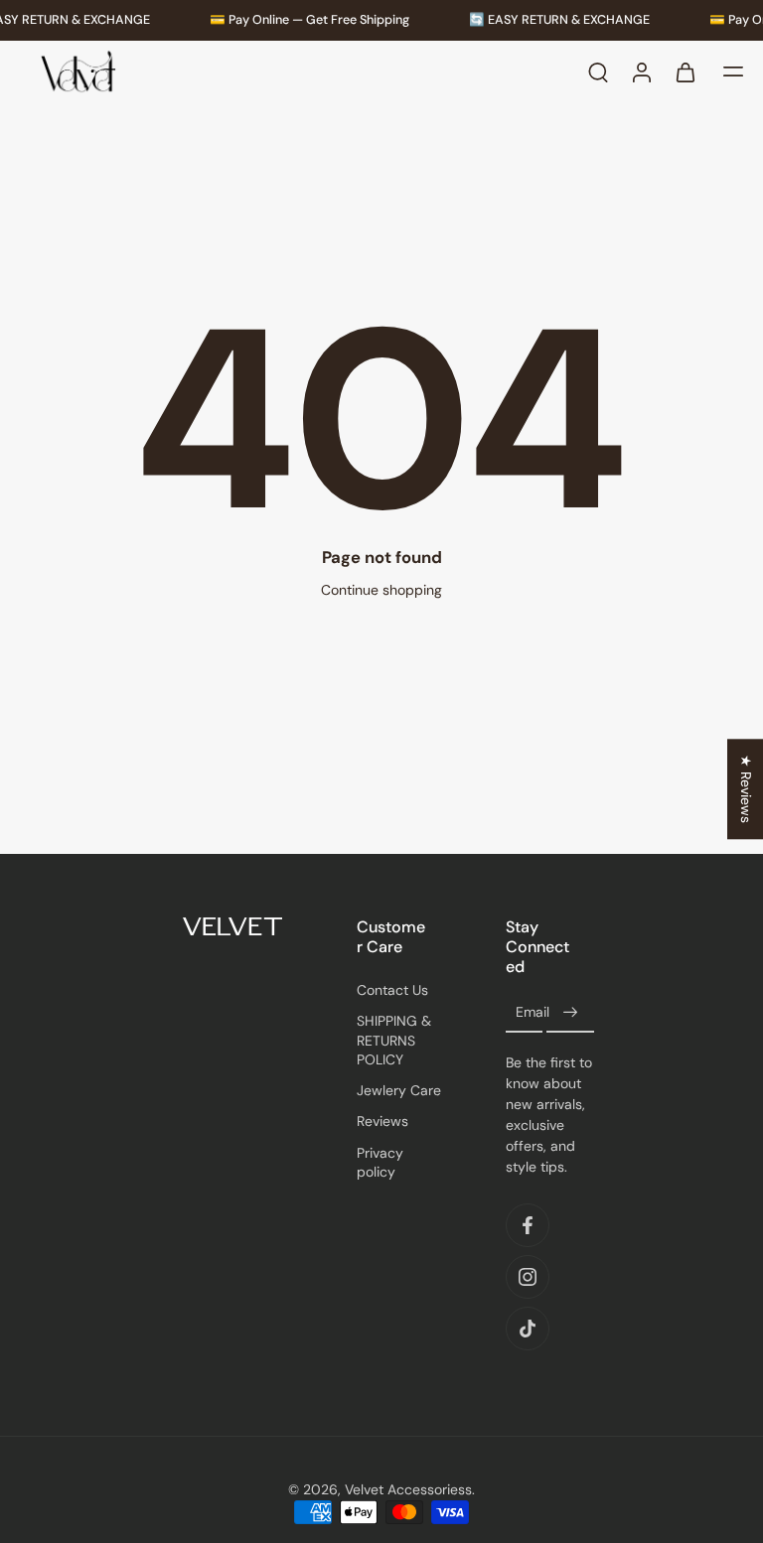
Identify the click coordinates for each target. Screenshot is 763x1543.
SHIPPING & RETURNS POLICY (394, 1040)
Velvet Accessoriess (408, 1489)
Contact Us (392, 990)
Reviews (382, 1121)
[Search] (598, 72)
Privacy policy (380, 1162)
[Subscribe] (570, 1013)
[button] (733, 72)
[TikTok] (527, 1328)
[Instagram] (527, 1277)
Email (532, 1013)
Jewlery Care (399, 1090)
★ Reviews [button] (746, 789)
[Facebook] (527, 1225)
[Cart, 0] (685, 72)
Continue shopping (381, 590)
